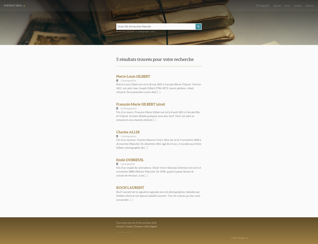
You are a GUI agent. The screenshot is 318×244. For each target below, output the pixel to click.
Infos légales (151, 226)
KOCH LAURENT (130, 188)
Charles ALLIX (128, 132)
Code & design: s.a (239, 238)
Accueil (277, 5)
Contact (298, 5)
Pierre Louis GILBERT (133, 76)
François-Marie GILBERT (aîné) (140, 104)
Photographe (263, 5)
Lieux (287, 5)
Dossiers (310, 5)
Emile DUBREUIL (130, 160)
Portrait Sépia (13, 5)
